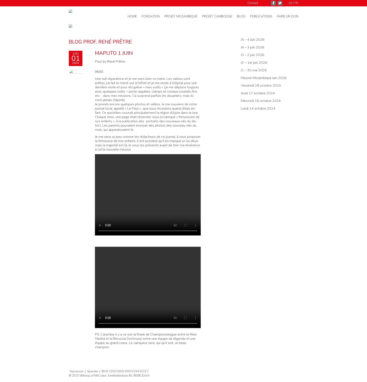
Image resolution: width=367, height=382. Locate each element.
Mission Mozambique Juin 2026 (264, 78)
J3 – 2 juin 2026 (252, 55)
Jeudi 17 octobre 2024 (258, 93)
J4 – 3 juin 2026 (252, 47)
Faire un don (287, 16)
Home (132, 16)
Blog (241, 16)
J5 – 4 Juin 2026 (252, 39)
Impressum (77, 371)
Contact (252, 3)
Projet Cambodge (217, 16)
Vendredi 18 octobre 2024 (261, 85)
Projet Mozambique (180, 16)
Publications (261, 16)
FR (296, 3)
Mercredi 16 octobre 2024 (261, 101)
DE (290, 3)
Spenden (92, 371)
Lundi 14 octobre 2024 (258, 108)
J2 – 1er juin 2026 (254, 62)
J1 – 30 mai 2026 (254, 70)
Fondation (151, 16)
